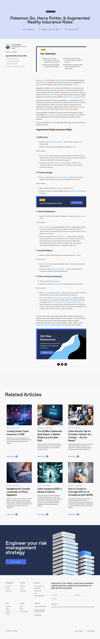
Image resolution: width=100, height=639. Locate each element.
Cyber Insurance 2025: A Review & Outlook (49, 490)
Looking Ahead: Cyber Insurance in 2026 (18, 433)
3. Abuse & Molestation (13, 61)
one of (43, 80)
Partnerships (23, 591)
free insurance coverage (54, 115)
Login (21, 606)
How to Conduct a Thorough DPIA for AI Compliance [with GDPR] (80, 491)
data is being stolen (56, 284)
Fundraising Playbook (39, 595)
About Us (22, 586)
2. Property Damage (12, 58)
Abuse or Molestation (59, 236)
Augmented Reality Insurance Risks (16, 56)
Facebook (8, 606)
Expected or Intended (59, 163)
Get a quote (8, 591)
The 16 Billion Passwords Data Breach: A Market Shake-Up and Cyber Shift (49, 436)
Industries (8, 588)
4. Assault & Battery (12, 64)
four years (75, 85)
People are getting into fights (54, 142)
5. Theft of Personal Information (15, 66)
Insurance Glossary (39, 586)
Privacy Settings (24, 611)
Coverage (8, 586)
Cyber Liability (51, 11)
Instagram (8, 611)
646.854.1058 (37, 615)
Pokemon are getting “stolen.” (77, 97)
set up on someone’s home (61, 177)
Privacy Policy (90, 631)
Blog (35, 593)
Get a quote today (15, 561)
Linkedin (8, 613)
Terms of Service (79, 631)
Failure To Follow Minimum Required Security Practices (66, 302)
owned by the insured (75, 191)
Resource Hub (37, 591)
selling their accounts (47, 95)
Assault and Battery (58, 269)
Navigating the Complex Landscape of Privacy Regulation (18, 491)
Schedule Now (47, 352)
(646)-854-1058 (43, 325)
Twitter (7, 609)
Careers (22, 588)
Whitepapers (37, 588)
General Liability (44, 155)
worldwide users (60, 80)
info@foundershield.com (57, 325)
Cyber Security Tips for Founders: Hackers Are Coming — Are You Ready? (79, 436)
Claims (21, 609)
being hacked (55, 281)
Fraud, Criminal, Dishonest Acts (62, 297)
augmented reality (44, 109)
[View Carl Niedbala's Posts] (8, 46)
